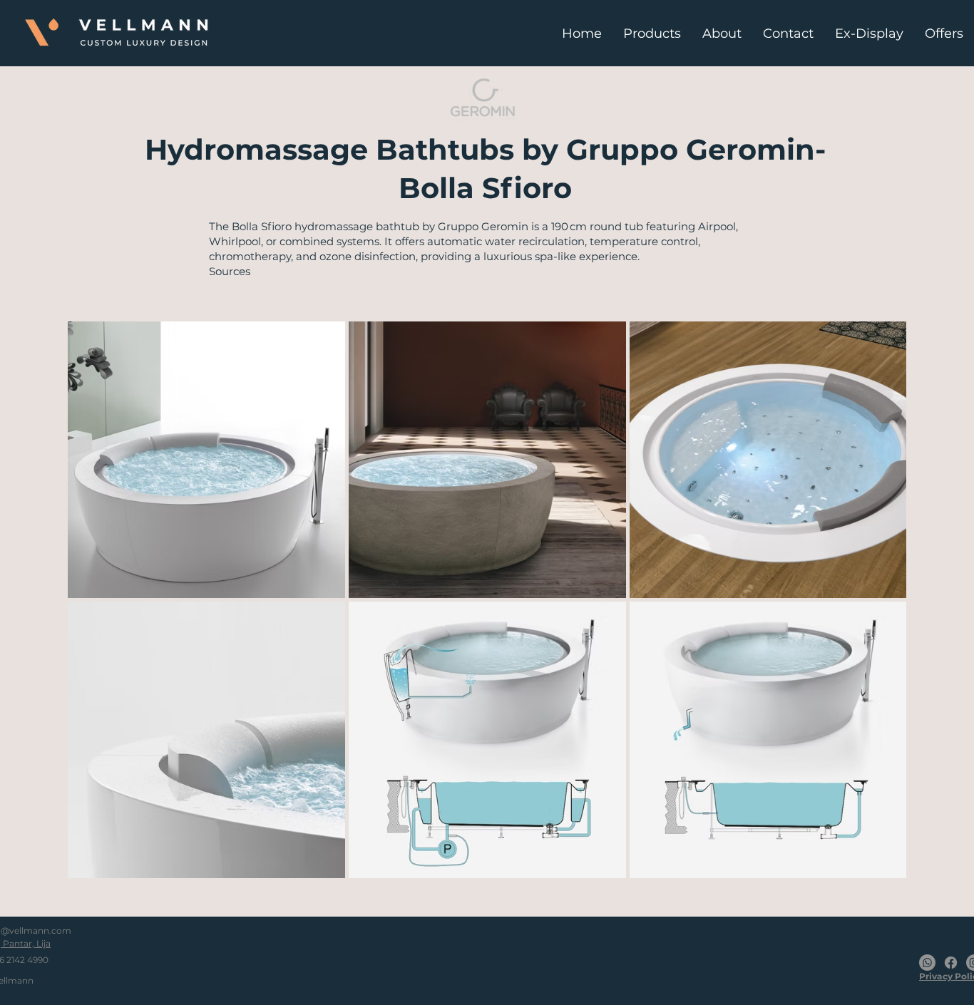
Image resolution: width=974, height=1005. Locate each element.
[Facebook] (951, 962)
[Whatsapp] (927, 962)
